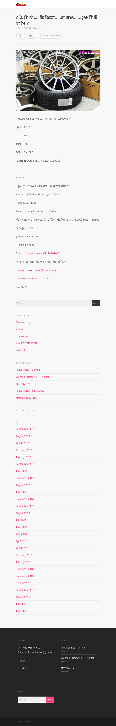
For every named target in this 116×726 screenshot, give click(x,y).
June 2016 (21, 527)
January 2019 (23, 457)
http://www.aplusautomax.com (32, 278)
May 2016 (21, 534)
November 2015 (25, 576)
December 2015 (25, 569)
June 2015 (21, 611)
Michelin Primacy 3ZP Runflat (32, 377)
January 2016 (23, 562)
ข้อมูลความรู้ (23, 322)
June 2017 (21, 492)
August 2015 (23, 597)
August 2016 (23, 513)
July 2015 (21, 604)
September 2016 (25, 506)
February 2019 (24, 450)
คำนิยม (20, 329)
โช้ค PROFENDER (26, 343)
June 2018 (21, 471)
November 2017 (25, 478)
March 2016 (22, 548)
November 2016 (25, 499)
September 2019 (25, 429)
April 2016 (21, 541)
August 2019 (23, 436)
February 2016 (24, 555)
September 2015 (25, 590)
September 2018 (25, 464)
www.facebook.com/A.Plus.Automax (36, 270)
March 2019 (22, 443)
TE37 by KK (22, 383)
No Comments (51, 35)
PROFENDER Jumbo (28, 369)
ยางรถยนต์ (22, 336)
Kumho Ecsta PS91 (27, 398)
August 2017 (23, 485)
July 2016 (21, 520)
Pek (19, 28)
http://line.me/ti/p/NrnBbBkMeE (42, 253)
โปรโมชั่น (37, 28)
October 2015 (23, 583)
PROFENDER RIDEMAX (30, 390)
